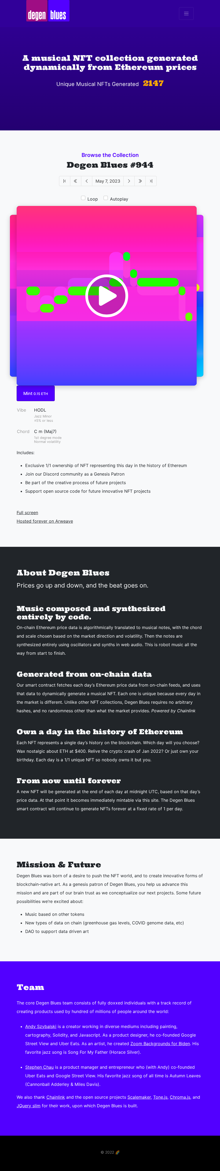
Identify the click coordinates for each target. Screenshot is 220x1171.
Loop (92, 199)
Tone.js (160, 1097)
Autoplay (119, 199)
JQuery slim (29, 1105)
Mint (35, 393)
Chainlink (55, 1097)
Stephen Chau (39, 1067)
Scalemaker (139, 1097)
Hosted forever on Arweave (45, 521)
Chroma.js (180, 1097)
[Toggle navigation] (186, 13)
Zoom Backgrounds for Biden (160, 1043)
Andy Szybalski (40, 1026)
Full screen (27, 512)
